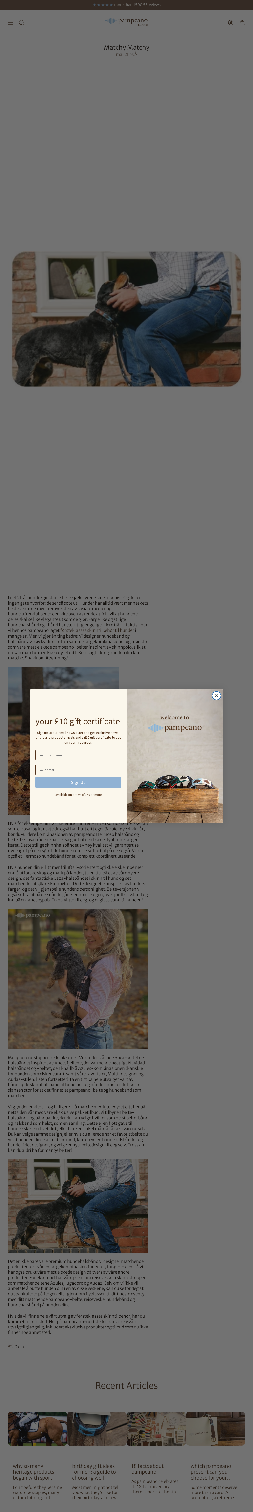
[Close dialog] (216, 695)
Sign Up (78, 782)
